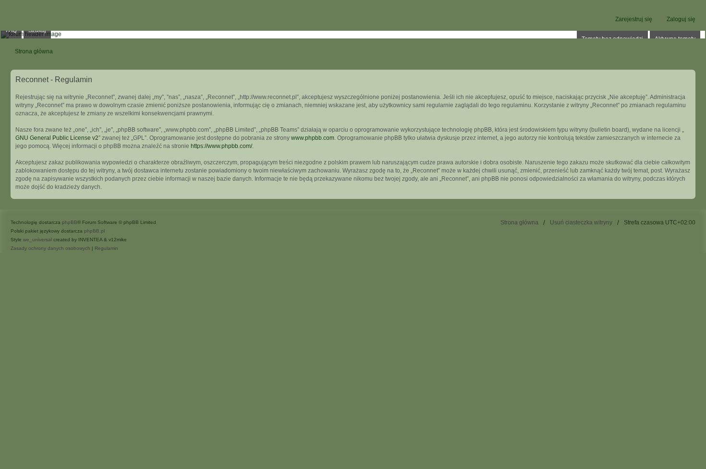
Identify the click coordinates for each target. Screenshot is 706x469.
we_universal (37, 239)
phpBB (69, 222)
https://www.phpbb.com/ (221, 146)
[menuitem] (50, 248)
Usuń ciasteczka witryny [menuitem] (581, 222)
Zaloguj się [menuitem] (681, 19)
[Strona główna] (353, 34)
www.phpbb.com (312, 138)
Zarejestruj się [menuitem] (633, 19)
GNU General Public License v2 (56, 138)
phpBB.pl (94, 231)
